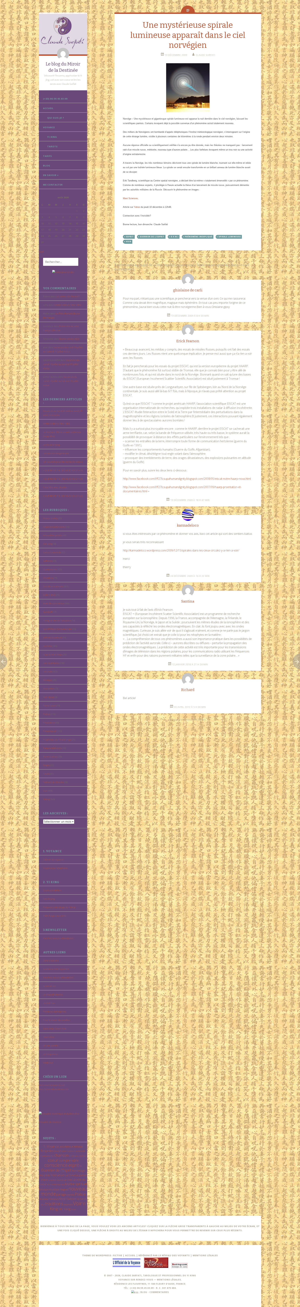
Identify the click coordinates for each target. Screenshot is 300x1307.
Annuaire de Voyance (50, 1122)
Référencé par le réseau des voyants (164, 1255)
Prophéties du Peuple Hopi (57, 739)
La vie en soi (49, 986)
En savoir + (51, 175)
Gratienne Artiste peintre (56, 968)
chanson (61, 1155)
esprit (73, 1165)
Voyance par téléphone (55, 868)
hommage (78, 1171)
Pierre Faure (49, 705)
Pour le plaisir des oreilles (56, 1020)
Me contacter (53, 184)
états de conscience (53, 603)
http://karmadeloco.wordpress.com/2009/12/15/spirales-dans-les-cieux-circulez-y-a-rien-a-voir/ (181, 550)
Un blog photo (50, 1054)
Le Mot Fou (49, 1003)
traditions (54, 1203)
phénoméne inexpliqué (198, 236)
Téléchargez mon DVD (54, 915)
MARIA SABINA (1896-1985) (67, 304)
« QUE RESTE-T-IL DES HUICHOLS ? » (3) (63, 478)
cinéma (82, 1155)
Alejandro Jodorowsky (54, 526)
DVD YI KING (49, 594)
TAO (78, 1199)
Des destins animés (53, 586)
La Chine (70, 1175)
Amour (69, 1146)
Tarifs (47, 156)
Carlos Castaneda (52, 552)
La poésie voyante (55, 1179)
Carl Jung (47, 543)
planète (70, 1194)
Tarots (52, 146)
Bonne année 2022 (69, 338)
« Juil (41, 251)
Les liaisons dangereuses (56, 453)
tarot (83, 1199)
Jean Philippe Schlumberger (57, 628)
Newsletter (48, 688)
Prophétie (44, 1199)
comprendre (68, 1160)
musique (54, 1189)
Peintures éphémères (54, 1011)
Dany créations (51, 960)
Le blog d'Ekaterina (52, 994)
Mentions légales (205, 1255)
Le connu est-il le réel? (68, 296)
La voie (68, 1179)
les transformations (55, 1184)
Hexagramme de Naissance (57, 620)
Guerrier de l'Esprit (56, 1170)
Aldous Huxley (50, 518)
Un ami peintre (50, 1045)
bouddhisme (60, 1151)
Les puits (47, 671)
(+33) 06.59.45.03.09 (55, 98)
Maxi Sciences (130, 198)
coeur (53, 1160)
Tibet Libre (48, 1037)
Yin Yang (64, 1209)
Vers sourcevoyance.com (52, 1085)
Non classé (48, 697)
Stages (46, 765)
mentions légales (169, 1279)
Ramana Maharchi (52, 748)
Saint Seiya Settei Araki (54, 1028)
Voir (45, 790)
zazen (73, 1209)
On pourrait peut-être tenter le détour (63, 461)
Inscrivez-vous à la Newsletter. (58, 938)
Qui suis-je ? (55, 117)
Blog (46, 165)
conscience (56, 1165)
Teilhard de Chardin (53, 782)
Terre (42, 1204)
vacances (68, 1204)
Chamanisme (49, 569)
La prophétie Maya (52, 654)
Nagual (64, 1189)
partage (61, 1194)
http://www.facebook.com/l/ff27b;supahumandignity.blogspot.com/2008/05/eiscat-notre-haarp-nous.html (187, 479)
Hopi (41, 1175)
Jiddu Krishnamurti (52, 637)
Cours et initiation (52, 890)
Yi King (46, 799)
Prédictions (49, 722)
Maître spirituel (76, 1184)
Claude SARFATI (205, 54)
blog (143, 1292)
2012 (61, 1146)
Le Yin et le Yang (51, 444)
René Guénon (50, 756)
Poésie (46, 714)
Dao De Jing (49, 898)
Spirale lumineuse (230, 236)
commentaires (159, 1292)
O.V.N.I (174, 236)
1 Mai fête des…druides (55, 487)
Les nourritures (51, 663)
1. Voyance (51, 1146)
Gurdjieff (47, 611)
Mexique (47, 680)
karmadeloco (188, 525)
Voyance (49, 127)
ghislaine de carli (187, 290)
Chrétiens (48, 577)
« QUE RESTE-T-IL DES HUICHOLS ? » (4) (63, 470)
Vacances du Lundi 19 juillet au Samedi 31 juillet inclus (61, 364)
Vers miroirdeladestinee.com (54, 1089)
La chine (47, 646)
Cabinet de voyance (53, 859)
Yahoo (137, 207)
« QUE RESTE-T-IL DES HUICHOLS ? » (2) (63, 495)
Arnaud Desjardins (52, 535)
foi (81, 1166)
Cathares (47, 560)
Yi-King (52, 136)
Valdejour (48, 1062)
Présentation (49, 731)
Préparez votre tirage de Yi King (59, 907)
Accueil (48, 108)
